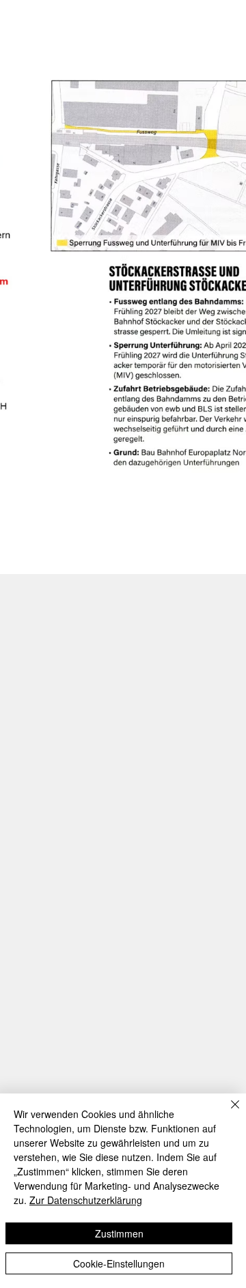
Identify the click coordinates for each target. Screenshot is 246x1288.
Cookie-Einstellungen (119, 1263)
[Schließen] (226, 1112)
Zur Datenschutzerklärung (85, 1200)
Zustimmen (119, 1233)
